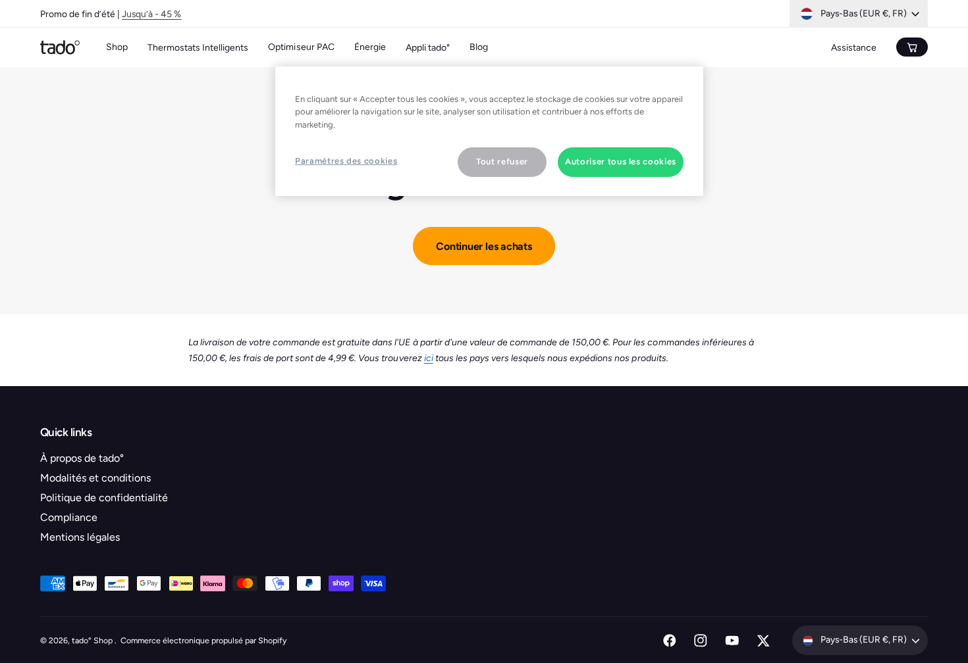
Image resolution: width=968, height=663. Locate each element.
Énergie (370, 47)
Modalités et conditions (95, 478)
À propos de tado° (82, 458)
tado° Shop (93, 640)
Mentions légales (80, 537)
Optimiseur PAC (301, 47)
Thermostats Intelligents (198, 47)
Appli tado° (428, 47)
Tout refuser (502, 161)
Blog (479, 47)
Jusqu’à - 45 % (151, 14)
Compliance (68, 517)
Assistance (853, 47)
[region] (489, 131)
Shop (117, 47)
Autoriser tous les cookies (620, 161)
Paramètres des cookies (346, 161)
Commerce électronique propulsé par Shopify (204, 640)
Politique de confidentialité (104, 497)
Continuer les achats (483, 246)
